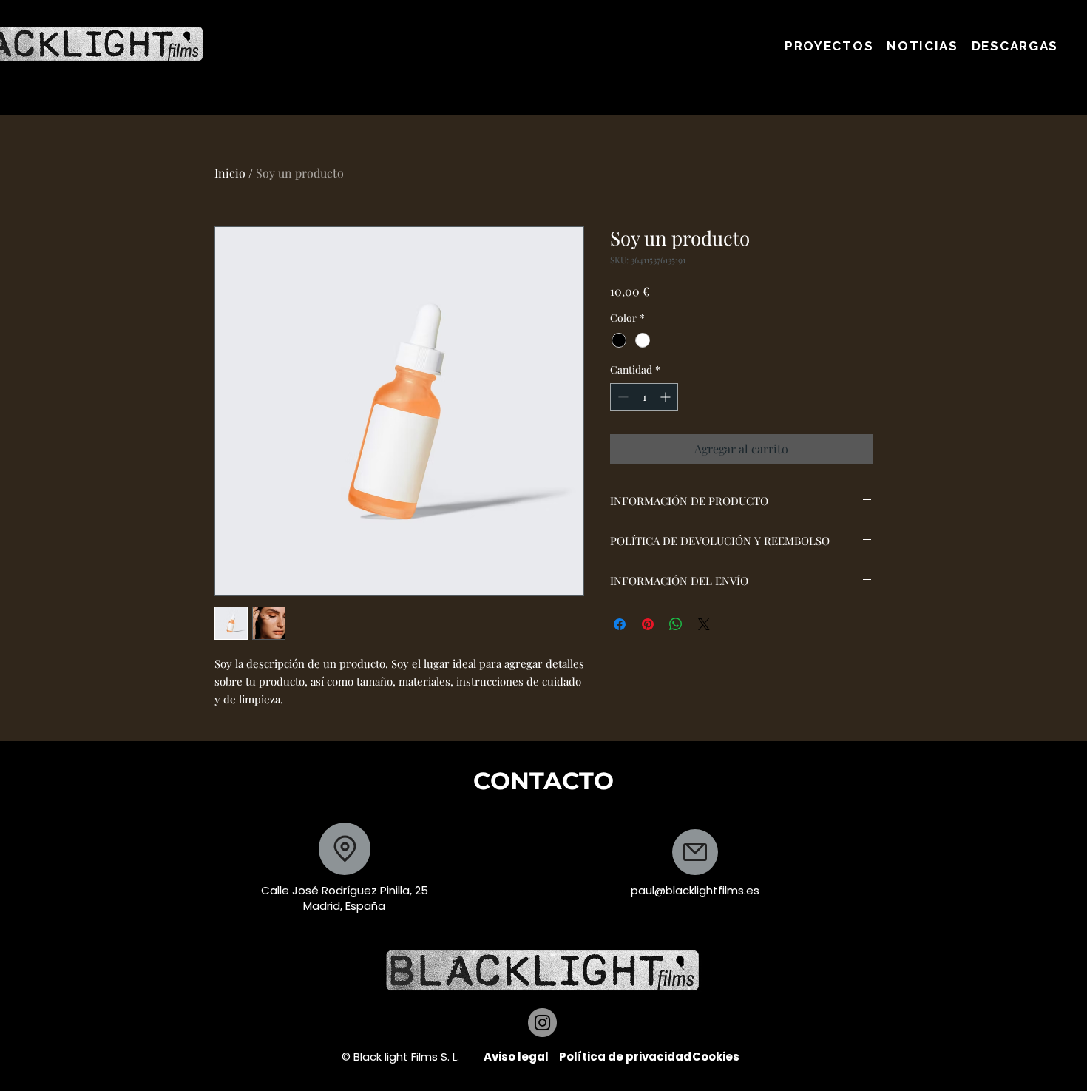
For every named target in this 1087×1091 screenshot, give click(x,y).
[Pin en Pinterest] (648, 624)
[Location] (344, 849)
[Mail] (695, 852)
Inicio (229, 172)
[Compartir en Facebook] (620, 624)
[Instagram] (542, 1022)
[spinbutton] (644, 397)
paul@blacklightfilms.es (695, 890)
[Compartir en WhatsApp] (676, 624)
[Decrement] (621, 397)
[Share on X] (704, 624)
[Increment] (666, 397)
